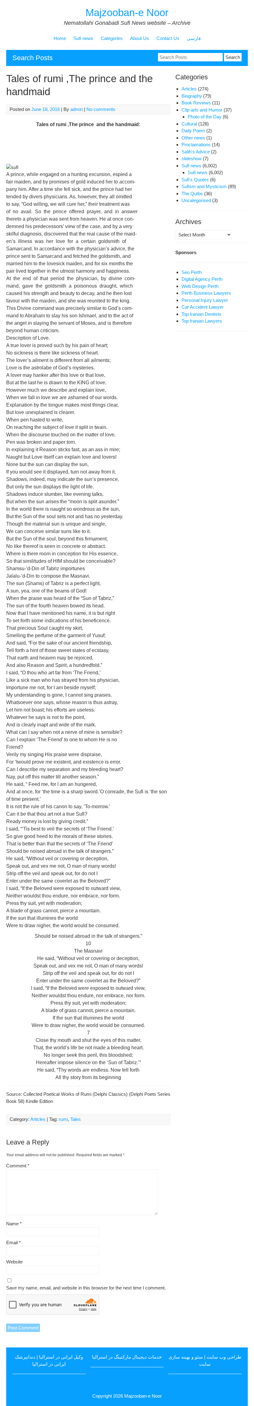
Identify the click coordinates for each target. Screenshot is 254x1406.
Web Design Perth (200, 286)
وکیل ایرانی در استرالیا (61, 1357)
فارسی (194, 38)
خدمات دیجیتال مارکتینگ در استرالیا (127, 1357)
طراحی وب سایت (224, 1357)
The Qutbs (192, 193)
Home (60, 38)
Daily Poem (193, 130)
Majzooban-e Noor (127, 12)
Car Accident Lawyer (203, 307)
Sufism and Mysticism (204, 186)
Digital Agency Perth (202, 279)
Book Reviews (196, 102)
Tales (75, 1119)
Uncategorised (196, 200)
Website (14, 1261)
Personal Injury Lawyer (205, 300)
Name (14, 1223)
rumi (63, 1119)
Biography (192, 96)
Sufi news (83, 38)
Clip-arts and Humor (202, 109)
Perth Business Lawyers (206, 293)
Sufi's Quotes (195, 179)
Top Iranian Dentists (201, 314)
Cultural (189, 123)
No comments (100, 109)
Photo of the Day (204, 116)
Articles (38, 1119)
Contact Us (167, 38)
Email (13, 1242)
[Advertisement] (119, 145)
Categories (112, 38)
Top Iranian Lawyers (202, 321)
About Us (139, 38)
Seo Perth (192, 272)
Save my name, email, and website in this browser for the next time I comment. (86, 1287)
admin (76, 109)
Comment (17, 1165)
